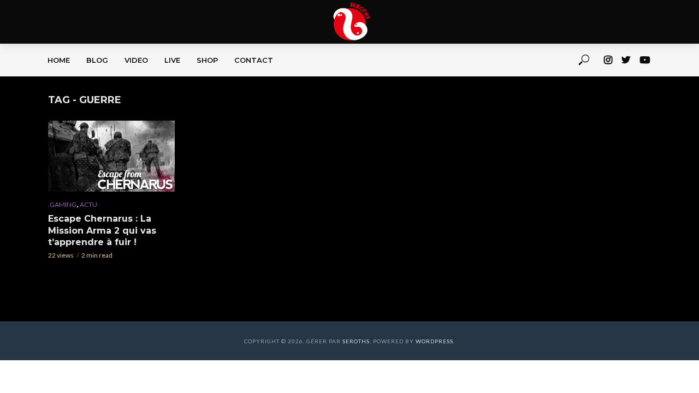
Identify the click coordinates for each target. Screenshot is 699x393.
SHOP (207, 60)
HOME (59, 60)
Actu (88, 204)
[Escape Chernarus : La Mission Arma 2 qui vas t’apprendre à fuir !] (111, 156)
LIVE (172, 60)
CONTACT (253, 60)
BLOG (97, 60)
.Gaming (62, 204)
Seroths (356, 341)
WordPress (434, 341)
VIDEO (136, 60)
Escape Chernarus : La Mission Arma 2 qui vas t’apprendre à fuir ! (102, 230)
